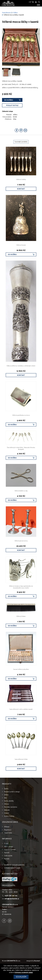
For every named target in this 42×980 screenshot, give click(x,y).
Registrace (7, 830)
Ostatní (6, 813)
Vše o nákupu (8, 846)
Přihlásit (6, 826)
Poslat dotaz (12, 105)
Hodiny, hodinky (9, 816)
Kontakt (21, 189)
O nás (6, 843)
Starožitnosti (6, 13)
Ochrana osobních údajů (12, 868)
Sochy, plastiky (9, 801)
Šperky (6, 788)
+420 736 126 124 (11, 895)
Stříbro (15, 13)
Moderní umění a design (12, 791)
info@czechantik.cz (12, 898)
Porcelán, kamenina (10, 807)
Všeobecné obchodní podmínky (14, 865)
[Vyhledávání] (39, 2)
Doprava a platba (9, 849)
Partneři (6, 852)
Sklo (5, 798)
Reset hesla (8, 833)
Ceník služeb (8, 855)
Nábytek (7, 810)
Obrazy (6, 804)
